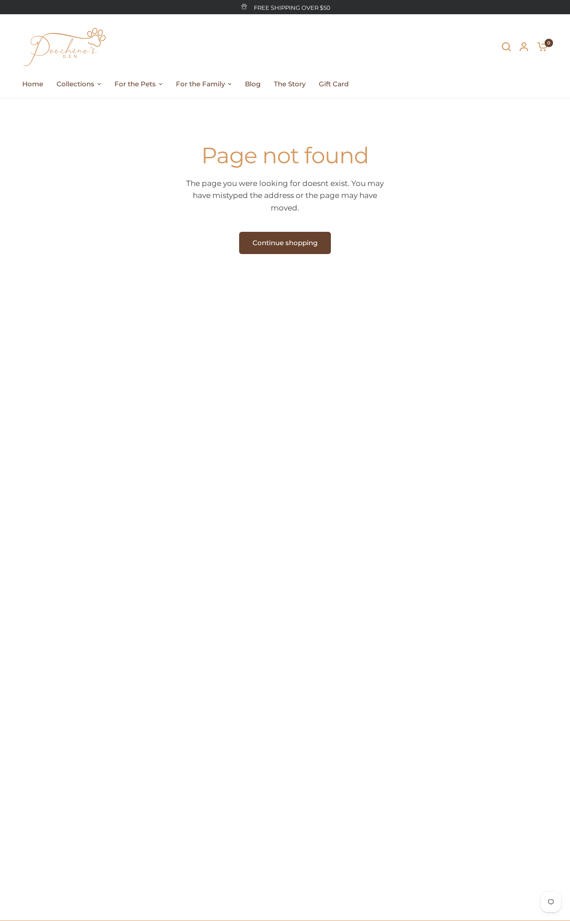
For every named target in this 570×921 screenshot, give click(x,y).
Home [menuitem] (32, 84)
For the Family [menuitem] (200, 84)
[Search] (506, 46)
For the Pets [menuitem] (135, 84)
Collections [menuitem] (75, 84)
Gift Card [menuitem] (334, 84)
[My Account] (524, 46)
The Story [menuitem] (289, 84)
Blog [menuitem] (253, 84)
